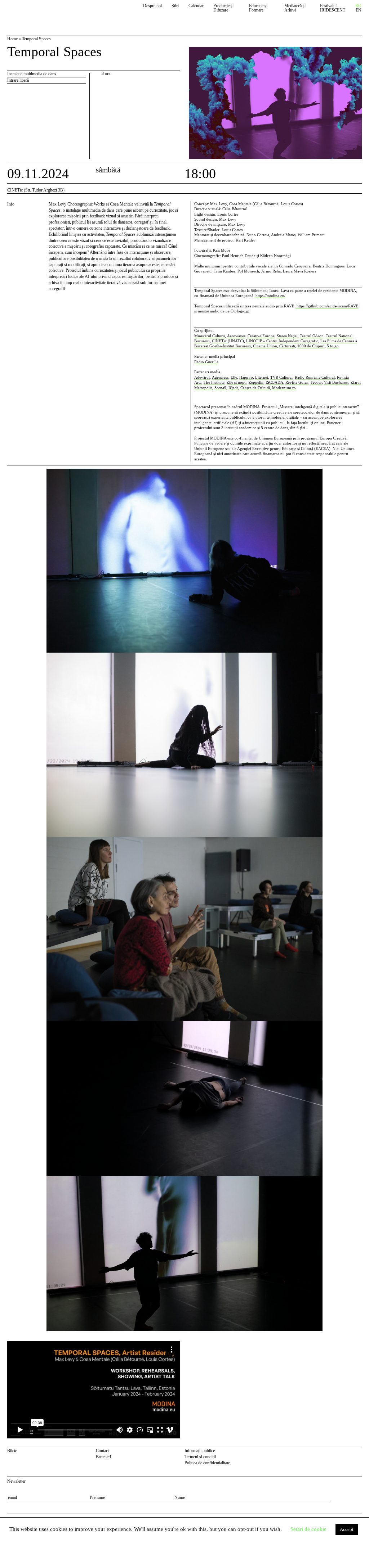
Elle (234, 377)
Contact (102, 1450)
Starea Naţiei (287, 336)
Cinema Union (265, 346)
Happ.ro (246, 377)
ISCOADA (274, 382)
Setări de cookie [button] (308, 1529)
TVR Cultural (281, 377)
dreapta (355, 471)
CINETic (220, 341)
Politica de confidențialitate (207, 1462)
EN (358, 10)
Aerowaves (236, 336)
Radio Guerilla (206, 362)
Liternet (261, 377)
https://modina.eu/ (269, 295)
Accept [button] (347, 1529)
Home (12, 38)
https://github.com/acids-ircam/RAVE (327, 306)
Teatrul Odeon (312, 336)
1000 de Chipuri (311, 346)
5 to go (333, 346)
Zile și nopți (236, 382)
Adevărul (202, 377)
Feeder (316, 382)
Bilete (12, 1450)
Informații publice (199, 1450)
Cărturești (287, 346)
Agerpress (220, 377)
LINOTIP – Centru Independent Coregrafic (282, 341)
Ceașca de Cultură (255, 388)
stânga (26, 903)
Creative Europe (261, 336)
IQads (233, 388)
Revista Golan (296, 382)
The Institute (214, 382)
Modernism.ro (284, 388)
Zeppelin (256, 382)
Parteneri (103, 1456)
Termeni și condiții (200, 1456)
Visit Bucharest (336, 382)
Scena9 (220, 388)
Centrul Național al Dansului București (40, 11)
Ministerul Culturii (209, 336)
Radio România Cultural (315, 377)
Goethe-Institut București (230, 346)
